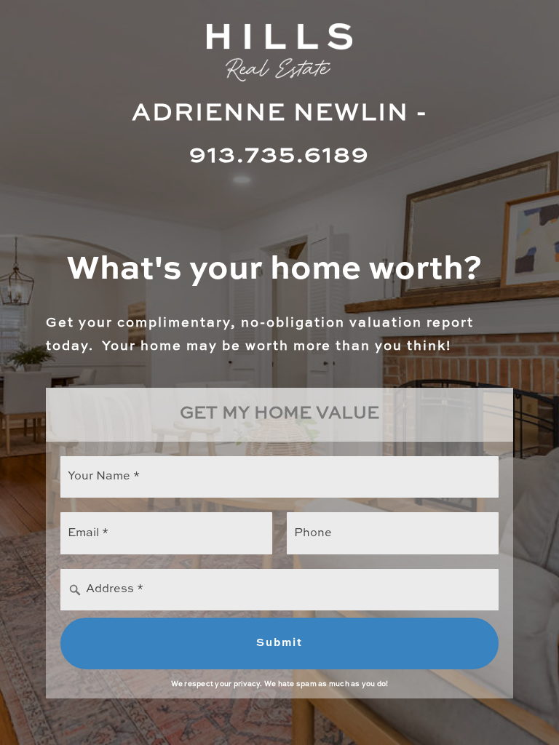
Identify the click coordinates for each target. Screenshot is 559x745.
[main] (279, 372)
